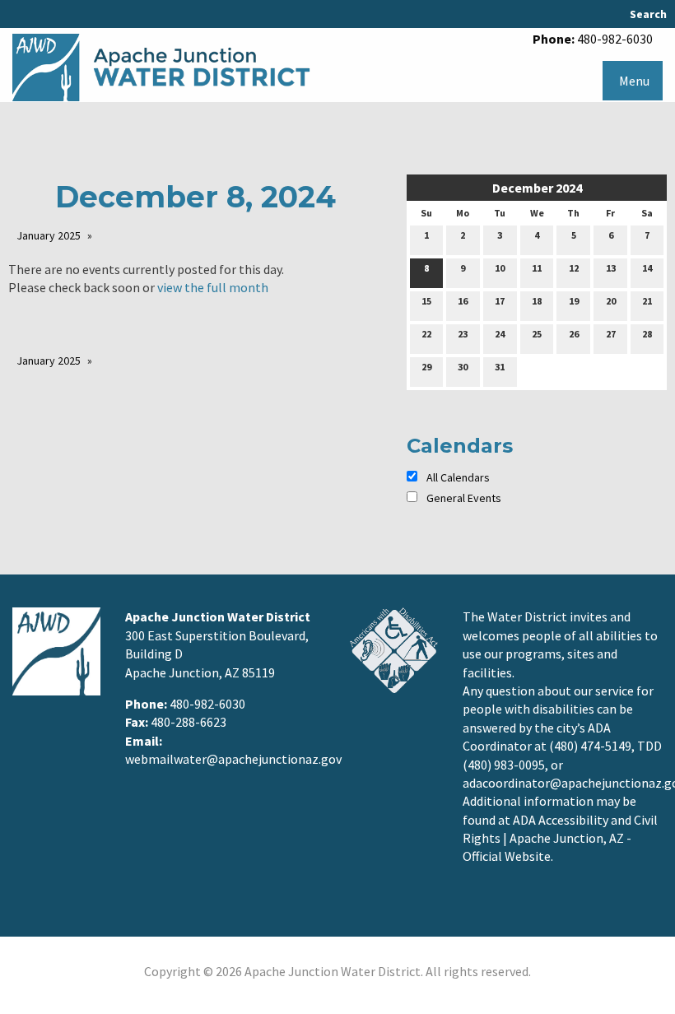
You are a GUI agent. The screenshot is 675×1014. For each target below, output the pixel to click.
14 (647, 268)
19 (574, 301)
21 (647, 301)
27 (611, 334)
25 (537, 334)
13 (611, 268)
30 (463, 366)
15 (426, 301)
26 (574, 334)
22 (426, 334)
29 (426, 366)
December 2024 (537, 187)
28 (647, 334)
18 (537, 301)
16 (463, 301)
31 (500, 366)
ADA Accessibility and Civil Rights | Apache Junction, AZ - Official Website (560, 838)
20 (611, 301)
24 (500, 334)
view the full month (212, 287)
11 (537, 268)
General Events (463, 498)
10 (500, 268)
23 (463, 334)
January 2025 (48, 235)
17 (500, 301)
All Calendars (457, 477)
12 (574, 268)
